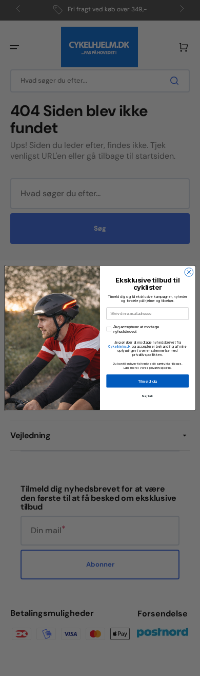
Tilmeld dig (147, 381)
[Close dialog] (189, 272)
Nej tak (147, 396)
